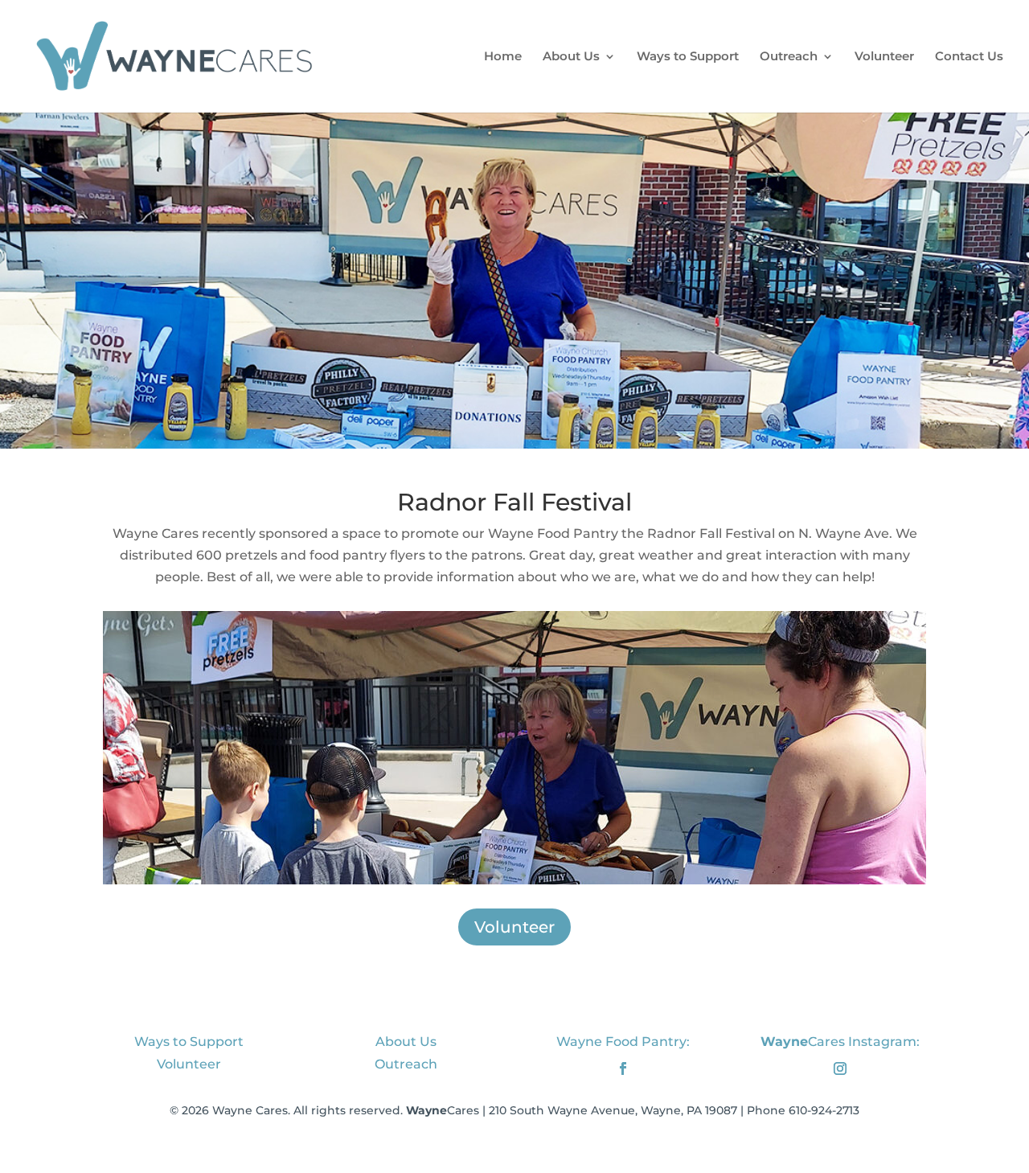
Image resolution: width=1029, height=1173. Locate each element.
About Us (571, 57)
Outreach (789, 57)
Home (503, 57)
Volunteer (884, 57)
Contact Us (969, 57)
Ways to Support (688, 57)
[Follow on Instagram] (840, 1068)
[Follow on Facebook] (623, 1068)
